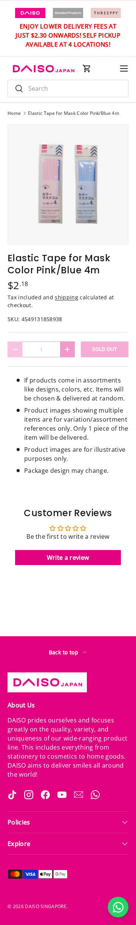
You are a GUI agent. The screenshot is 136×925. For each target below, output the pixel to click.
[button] (87, 68)
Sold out (104, 349)
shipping (66, 297)
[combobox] (68, 88)
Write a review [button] (68, 557)
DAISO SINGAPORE (45, 906)
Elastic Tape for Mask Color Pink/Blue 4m (73, 113)
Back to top (64, 652)
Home (14, 113)
